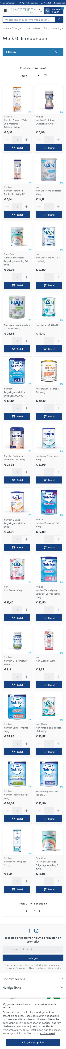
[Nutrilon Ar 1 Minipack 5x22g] (17, 840)
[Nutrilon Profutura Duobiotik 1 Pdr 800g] (17, 438)
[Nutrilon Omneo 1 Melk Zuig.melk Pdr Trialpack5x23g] (17, 99)
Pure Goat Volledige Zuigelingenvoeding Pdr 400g (48, 865)
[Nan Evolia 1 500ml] (48, 639)
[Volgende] (39, 911)
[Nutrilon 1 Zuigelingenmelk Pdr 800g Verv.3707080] (17, 371)
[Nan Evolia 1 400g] (17, 569)
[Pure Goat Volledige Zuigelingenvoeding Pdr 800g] (17, 236)
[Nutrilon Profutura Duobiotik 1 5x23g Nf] (17, 169)
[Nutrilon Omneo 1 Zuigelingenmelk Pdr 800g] (17, 502)
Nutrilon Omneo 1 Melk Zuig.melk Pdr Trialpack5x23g (15, 123)
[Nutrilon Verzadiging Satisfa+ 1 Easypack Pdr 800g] (48, 569)
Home (6, 28)
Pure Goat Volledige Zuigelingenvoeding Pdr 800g (16, 261)
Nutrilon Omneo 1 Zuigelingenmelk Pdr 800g (14, 523)
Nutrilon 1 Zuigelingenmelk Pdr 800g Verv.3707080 (14, 392)
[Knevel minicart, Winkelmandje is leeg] (47, 11)
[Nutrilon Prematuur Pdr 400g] (17, 773)
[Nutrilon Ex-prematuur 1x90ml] (17, 639)
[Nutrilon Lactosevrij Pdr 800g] (17, 706)
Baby (47, 28)
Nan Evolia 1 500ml (45, 660)
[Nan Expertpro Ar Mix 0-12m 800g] (48, 236)
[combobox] (29, 19)
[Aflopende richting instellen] (45, 75)
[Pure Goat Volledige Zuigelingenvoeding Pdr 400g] (48, 840)
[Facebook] (29, 930)
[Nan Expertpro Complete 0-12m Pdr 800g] (17, 307)
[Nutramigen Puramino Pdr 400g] (48, 371)
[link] (27, 911)
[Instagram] (36, 930)
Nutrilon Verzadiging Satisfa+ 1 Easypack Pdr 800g (48, 594)
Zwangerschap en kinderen (26, 28)
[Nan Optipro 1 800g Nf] (48, 307)
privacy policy (54, 968)
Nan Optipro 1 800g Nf (47, 324)
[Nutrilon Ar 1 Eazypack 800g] (48, 438)
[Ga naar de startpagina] (23, 11)
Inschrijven (33, 958)
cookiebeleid (47, 1033)
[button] (33, 52)
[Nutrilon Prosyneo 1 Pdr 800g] (48, 502)
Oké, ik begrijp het (33, 1042)
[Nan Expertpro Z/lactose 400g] (48, 169)
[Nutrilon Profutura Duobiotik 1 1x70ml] (48, 99)
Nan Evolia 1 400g (13, 590)
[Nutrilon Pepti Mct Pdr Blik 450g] (48, 773)
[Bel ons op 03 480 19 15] (40, 10)
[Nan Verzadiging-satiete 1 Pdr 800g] (48, 706)
